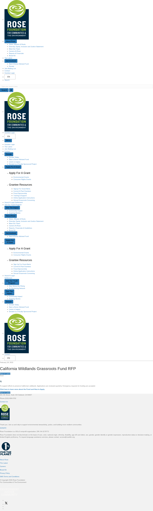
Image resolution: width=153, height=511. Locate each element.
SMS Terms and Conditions (9, 476)
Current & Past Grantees (22, 191)
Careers (3, 466)
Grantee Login (9, 73)
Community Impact (15, 211)
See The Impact (12, 208)
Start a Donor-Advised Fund (19, 159)
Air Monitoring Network (17, 288)
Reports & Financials (16, 53)
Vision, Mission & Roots (17, 44)
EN (8, 77)
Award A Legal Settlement (13, 202)
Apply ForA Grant (10, 241)
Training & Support (20, 195)
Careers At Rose (15, 51)
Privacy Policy (5, 473)
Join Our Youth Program (13, 205)
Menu (8, 140)
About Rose (10, 41)
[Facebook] (5, 500)
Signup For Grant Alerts (21, 189)
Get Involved (11, 61)
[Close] (11, 90)
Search (7, 80)
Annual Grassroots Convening (24, 200)
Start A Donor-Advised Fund (19, 64)
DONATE (3, 428)
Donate (11, 66)
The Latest (8, 58)
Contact (7, 71)
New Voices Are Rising (17, 286)
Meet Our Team (14, 49)
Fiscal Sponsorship (20, 193)
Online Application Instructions (24, 198)
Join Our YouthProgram (12, 282)
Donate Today (14, 157)
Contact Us (4, 402)
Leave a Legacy (14, 162)
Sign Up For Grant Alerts (22, 264)
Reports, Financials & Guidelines (20, 228)
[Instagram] (5, 506)
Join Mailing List (10, 68)
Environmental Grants (21, 177)
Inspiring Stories (14, 213)
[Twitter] (6, 504)
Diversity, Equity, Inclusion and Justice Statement (26, 46)
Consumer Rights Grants (22, 179)
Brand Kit (12, 56)
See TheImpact (9, 292)
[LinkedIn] (5, 509)
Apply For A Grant (13, 167)
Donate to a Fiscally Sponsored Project (23, 164)
